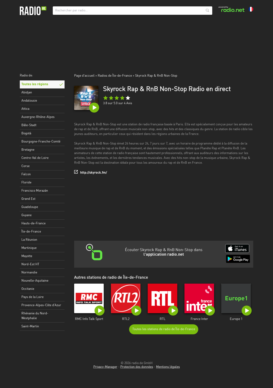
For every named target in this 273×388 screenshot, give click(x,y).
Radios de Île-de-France (115, 75)
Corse (25, 166)
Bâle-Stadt (28, 125)
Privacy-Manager (105, 367)
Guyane (26, 215)
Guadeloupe (29, 207)
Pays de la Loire (32, 297)
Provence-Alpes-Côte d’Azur (41, 305)
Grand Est (28, 199)
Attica (25, 109)
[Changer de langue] (250, 9)
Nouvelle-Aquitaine (34, 280)
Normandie (29, 272)
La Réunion (29, 240)
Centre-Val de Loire (35, 158)
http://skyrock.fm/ (93, 172)
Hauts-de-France (33, 223)
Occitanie (27, 289)
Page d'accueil (84, 75)
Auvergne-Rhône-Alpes (38, 117)
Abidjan (26, 92)
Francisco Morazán (34, 190)
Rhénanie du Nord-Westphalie (34, 316)
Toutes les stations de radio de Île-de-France (163, 329)
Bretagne (27, 149)
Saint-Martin (30, 326)
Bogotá (26, 133)
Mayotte (26, 256)
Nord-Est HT (30, 264)
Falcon (26, 174)
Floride (26, 182)
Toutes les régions (34, 84)
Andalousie (29, 100)
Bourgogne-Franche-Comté (40, 141)
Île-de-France (31, 231)
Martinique (29, 248)
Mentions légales (168, 367)
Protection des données (136, 367)
